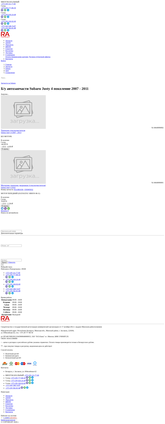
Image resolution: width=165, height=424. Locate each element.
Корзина (5, 211)
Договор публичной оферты (39, 57)
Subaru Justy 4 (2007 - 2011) (11, 133)
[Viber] (5, 208)
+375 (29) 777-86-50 (8, 8)
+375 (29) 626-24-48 (8, 15)
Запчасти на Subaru (8, 83)
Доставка (8, 53)
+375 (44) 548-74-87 (8, 26)
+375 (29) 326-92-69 (8, 21)
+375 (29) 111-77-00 (8, 4)
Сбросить (11, 262)
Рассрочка (9, 51)
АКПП (8, 43)
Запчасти (8, 41)
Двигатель (9, 45)
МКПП (8, 47)
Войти (3, 61)
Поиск (4, 262)
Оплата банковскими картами (16, 57)
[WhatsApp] (8, 208)
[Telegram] (2, 208)
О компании (10, 55)
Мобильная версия (8, 420)
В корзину (5, 149)
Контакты (9, 59)
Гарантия (8, 49)
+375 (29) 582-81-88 (8, 28)
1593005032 (28, 190)
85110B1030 (18, 190)
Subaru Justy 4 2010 (8, 188)
